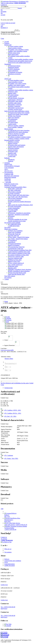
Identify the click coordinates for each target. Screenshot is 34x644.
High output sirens (13, 54)
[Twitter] (7, 317)
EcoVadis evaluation (14, 193)
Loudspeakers (12, 121)
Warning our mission (10, 185)
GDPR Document (9, 565)
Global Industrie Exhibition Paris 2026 (19, 251)
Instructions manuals (10, 177)
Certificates (7, 179)
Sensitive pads (12, 153)
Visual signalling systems (15, 82)
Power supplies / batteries (15, 127)
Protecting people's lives (11, 184)
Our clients (7, 227)
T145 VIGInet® (9, 167)
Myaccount (3, 14)
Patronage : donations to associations (18, 214)
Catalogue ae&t (8, 174)
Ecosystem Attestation (14, 200)
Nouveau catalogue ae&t (15, 258)
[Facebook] (7, 320)
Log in (3, 23)
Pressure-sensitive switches (12, 140)
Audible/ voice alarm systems (16, 85)
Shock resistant (8, 129)
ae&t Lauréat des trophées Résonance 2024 (20, 205)
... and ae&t (7, 182)
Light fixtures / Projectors (15, 100)
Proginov (10, 218)
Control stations (12, 96)
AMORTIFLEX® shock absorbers (18, 132)
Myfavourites (3, 10)
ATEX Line (7, 78)
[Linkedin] (7, 318)
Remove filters (9, 358)
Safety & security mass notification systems (16, 111)
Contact (6, 279)
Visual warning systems (14, 48)
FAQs (6, 562)
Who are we (7, 549)
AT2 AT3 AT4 (8, 171)
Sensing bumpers (13, 150)
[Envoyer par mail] (6, 321)
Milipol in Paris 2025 (14, 261)
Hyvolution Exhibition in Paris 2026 (18, 255)
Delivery (6, 559)
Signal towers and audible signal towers (19, 62)
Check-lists (7, 180)
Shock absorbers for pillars (15, 135)
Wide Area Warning (13, 117)
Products (6, 43)
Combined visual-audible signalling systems (20, 59)
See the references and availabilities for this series (15, 383)
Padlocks (7, 158)
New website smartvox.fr (15, 264)
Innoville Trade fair (13, 235)
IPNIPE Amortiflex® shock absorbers (19, 271)
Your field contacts (9, 276)
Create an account (10, 23)
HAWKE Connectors (14, 106)
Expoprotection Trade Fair (15, 248)
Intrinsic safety (12, 93)
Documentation (8, 172)
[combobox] (9, 8)
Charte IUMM (12, 211)
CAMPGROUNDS (13, 226)
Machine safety (12, 268)
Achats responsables (14, 208)
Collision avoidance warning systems (18, 138)
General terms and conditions (12, 560)
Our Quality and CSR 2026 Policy (18, 197)
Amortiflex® (11, 242)
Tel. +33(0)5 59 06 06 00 (8, 607)
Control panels (12, 124)
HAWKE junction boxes (15, 109)
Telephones (7, 64)
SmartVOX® (8, 164)
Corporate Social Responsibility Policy (15, 187)
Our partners (8, 277)
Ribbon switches (12, 143)
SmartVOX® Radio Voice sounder (18, 114)
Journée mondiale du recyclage (17, 221)
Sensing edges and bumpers (16, 146)
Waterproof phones (13, 67)
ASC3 (6, 169)
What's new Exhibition (10, 229)
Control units (11, 156)
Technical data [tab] (8, 388)
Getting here (4, 585)
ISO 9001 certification (14, 190)
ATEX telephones (13, 70)
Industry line (8, 45)
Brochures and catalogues (11, 175)
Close (2, 38)
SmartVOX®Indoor (13, 245)
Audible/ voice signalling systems (17, 51)
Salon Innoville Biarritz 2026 (16, 274)
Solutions (7, 163)
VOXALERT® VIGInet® (12, 166)
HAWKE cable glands (14, 103)
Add (2, 508)
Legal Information (9, 564)
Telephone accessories (14, 74)
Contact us (4, 4)
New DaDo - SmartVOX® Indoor (18, 239)
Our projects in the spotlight (12, 222)
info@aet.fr (4, 608)
